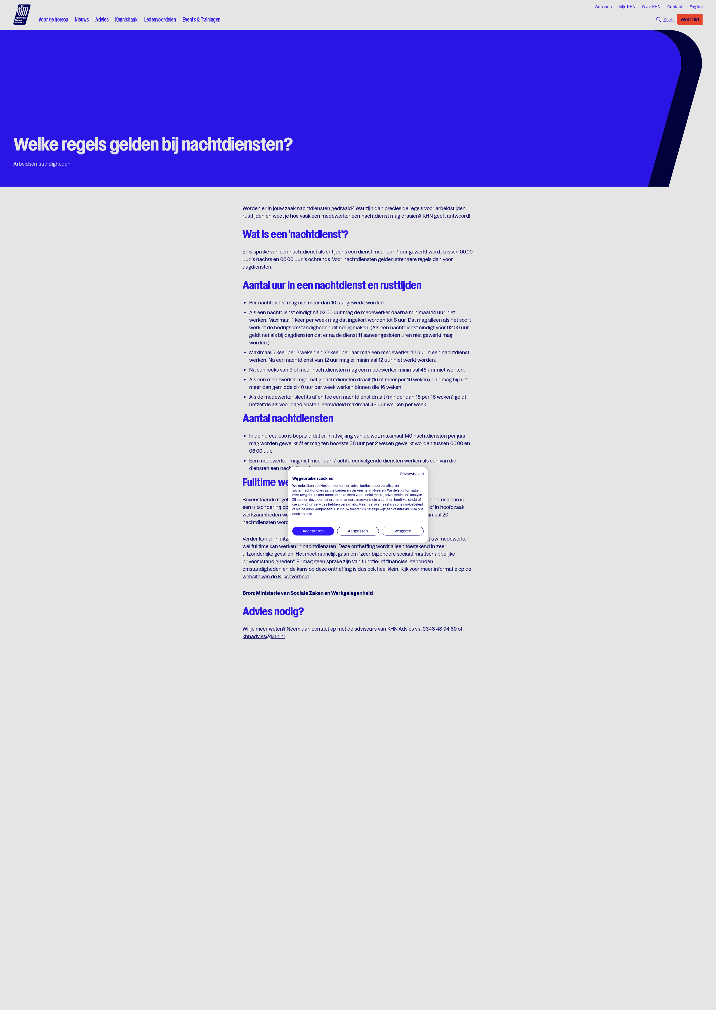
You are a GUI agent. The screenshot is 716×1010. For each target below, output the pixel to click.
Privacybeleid (412, 473)
